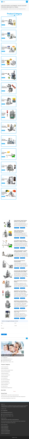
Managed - (13, 437)
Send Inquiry (22, 227)
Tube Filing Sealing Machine (5, 381)
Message (2, 328)
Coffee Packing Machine (4, 376)
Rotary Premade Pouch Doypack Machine (7, 370)
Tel (1, 325)
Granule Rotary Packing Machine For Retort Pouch (8, 398)
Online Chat (16, 227)
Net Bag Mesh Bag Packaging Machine (6, 387)
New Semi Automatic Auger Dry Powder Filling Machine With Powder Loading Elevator (13, 396)
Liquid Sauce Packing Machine (5, 431)
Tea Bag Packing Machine (4, 373)
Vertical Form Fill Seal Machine (5, 371)
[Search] (27, 338)
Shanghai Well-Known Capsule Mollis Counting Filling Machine (10, 419)
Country (15, 325)
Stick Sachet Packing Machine (5, 379)
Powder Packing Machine (4, 427)
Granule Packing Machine (4, 368)
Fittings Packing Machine (4, 384)
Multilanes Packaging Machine (5, 433)
